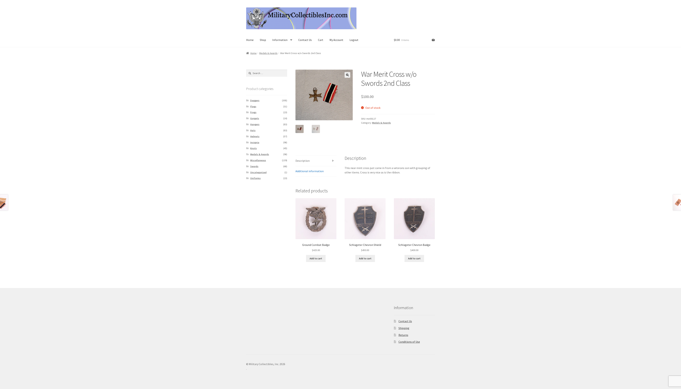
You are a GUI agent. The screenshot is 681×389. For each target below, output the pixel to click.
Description (302, 160)
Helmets (254, 136)
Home (250, 40)
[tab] (315, 161)
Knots (253, 148)
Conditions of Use (409, 341)
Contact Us (305, 40)
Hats (253, 130)
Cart (320, 40)
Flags (253, 106)
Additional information (309, 171)
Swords (254, 166)
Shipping (403, 328)
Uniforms (255, 178)
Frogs (253, 112)
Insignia (254, 142)
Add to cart (316, 258)
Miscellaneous (258, 160)
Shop (263, 40)
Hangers (254, 124)
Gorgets (254, 118)
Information (279, 40)
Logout (354, 40)
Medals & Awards (268, 53)
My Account (336, 40)
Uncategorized (258, 172)
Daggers (254, 100)
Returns (403, 335)
